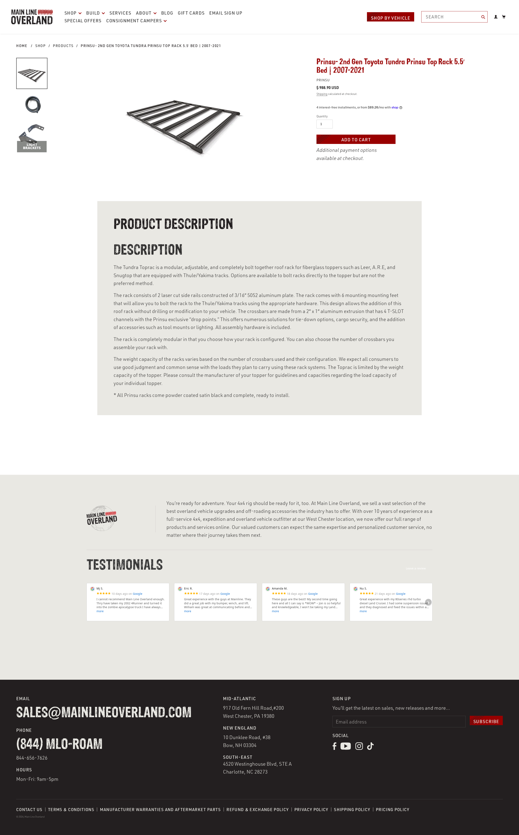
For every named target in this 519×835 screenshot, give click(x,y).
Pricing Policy (393, 809)
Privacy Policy (311, 809)
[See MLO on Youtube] (345, 749)
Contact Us (29, 809)
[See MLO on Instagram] (359, 749)
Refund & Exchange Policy (257, 809)
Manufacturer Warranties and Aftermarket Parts (160, 809)
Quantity (322, 116)
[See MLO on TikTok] (370, 749)
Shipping (321, 93)
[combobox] (454, 17)
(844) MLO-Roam (59, 745)
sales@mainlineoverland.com (104, 713)
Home (21, 45)
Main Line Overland (35, 816)
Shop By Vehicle (390, 18)
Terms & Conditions (71, 809)
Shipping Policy (352, 809)
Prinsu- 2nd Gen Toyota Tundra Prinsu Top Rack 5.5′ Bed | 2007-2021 (151, 45)
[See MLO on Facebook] (334, 749)
